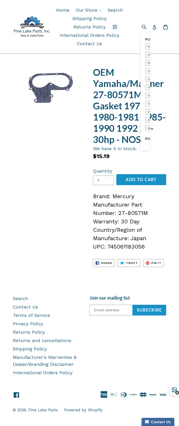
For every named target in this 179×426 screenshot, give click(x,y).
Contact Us (89, 43)
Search (115, 10)
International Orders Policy (89, 35)
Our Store (90, 10)
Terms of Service (31, 315)
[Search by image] (115, 26)
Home (62, 10)
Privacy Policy (28, 323)
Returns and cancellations (42, 340)
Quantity (102, 171)
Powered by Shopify (83, 410)
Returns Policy (89, 27)
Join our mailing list (110, 298)
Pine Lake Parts (43, 410)
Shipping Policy (89, 18)
